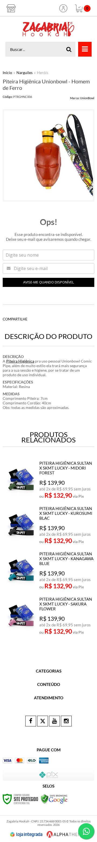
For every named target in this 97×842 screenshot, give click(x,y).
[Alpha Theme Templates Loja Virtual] (65, 834)
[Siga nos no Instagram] (66, 721)
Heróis (42, 72)
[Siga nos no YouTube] (54, 721)
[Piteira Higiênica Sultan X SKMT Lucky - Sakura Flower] (49, 617)
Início (7, 72)
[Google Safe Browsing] (54, 798)
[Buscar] (69, 49)
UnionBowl (87, 98)
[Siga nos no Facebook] (30, 721)
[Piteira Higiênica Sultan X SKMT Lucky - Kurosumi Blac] (49, 526)
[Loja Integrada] (26, 834)
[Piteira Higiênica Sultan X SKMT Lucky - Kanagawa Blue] (49, 571)
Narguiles (24, 72)
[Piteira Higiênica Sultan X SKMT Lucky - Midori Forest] (49, 481)
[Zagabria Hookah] (48, 29)
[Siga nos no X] (42, 721)
